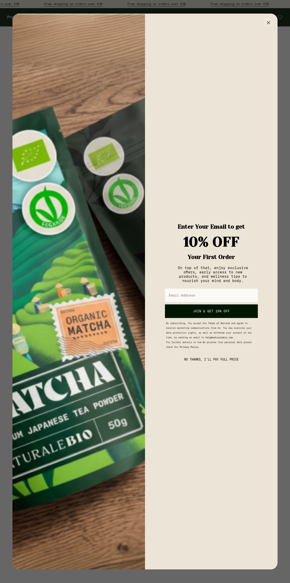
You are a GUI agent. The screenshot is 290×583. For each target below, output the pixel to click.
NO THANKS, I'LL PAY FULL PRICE (211, 359)
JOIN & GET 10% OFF (211, 311)
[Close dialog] (268, 22)
